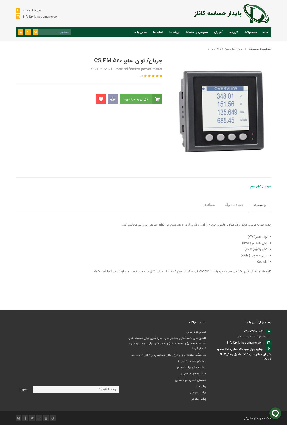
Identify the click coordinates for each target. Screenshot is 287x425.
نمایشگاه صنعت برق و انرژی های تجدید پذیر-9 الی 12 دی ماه (168, 355)
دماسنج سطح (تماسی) (192, 361)
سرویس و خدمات (196, 32)
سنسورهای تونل (196, 331)
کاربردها (233, 32)
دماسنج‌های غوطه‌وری (193, 373)
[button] (28, 32)
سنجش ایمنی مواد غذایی (190, 380)
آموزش (218, 32)
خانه (265, 32)
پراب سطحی (198, 398)
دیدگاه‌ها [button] (209, 204)
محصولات (250, 32)
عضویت (23, 389)
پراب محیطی (198, 392)
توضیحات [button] (260, 204)
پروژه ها (174, 32)
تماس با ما (140, 32)
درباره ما (158, 32)
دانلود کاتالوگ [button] (234, 204)
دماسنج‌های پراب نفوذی (191, 367)
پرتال (246, 418)
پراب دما (201, 386)
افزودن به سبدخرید (136, 99)
